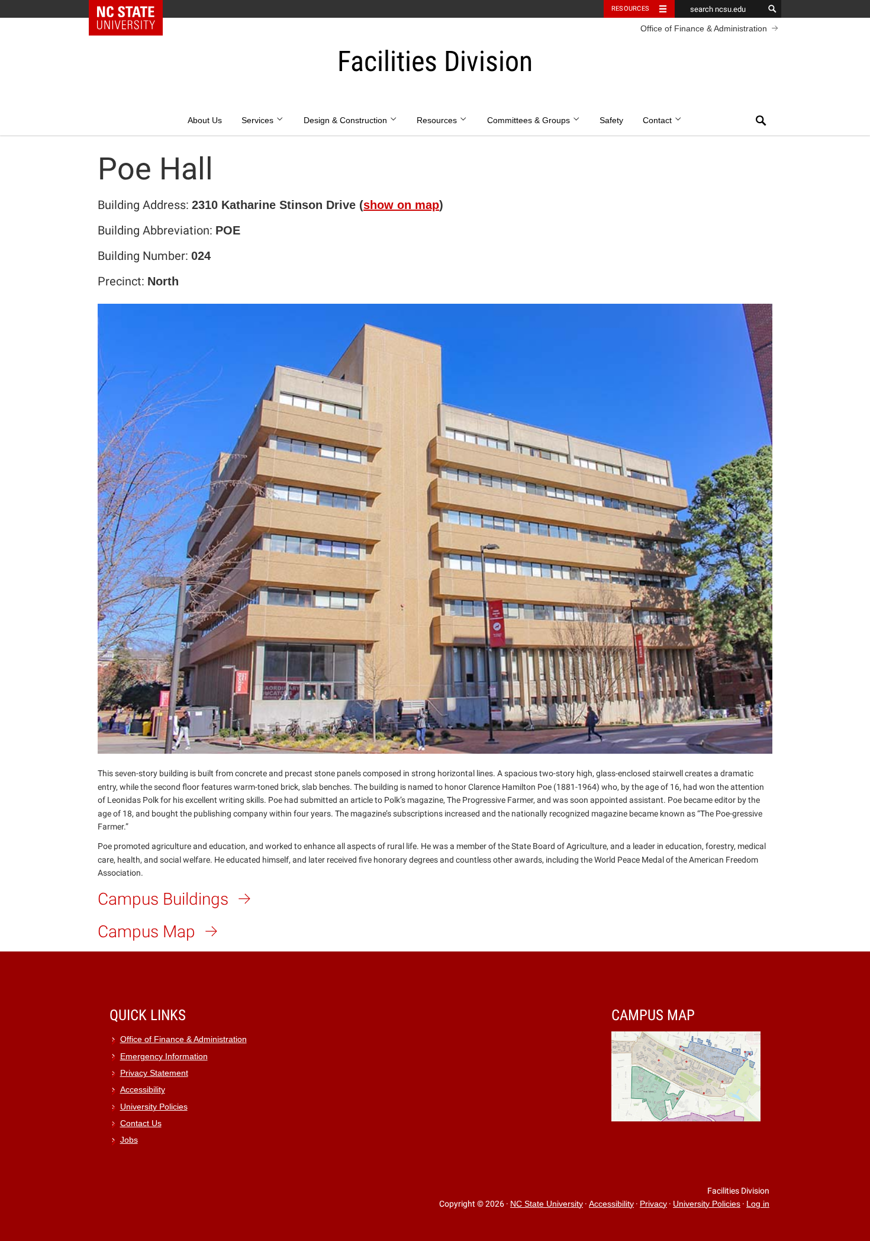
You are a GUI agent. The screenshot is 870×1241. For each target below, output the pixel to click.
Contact (658, 120)
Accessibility (142, 1089)
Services (258, 120)
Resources (630, 8)
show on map (401, 204)
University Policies (154, 1106)
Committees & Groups (529, 120)
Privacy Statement (154, 1073)
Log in (757, 1204)
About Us (205, 120)
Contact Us (141, 1123)
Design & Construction (346, 120)
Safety (611, 120)
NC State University (546, 1204)
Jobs (129, 1140)
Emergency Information (164, 1056)
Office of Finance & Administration (703, 28)
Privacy (653, 1204)
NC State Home (133, 9)
